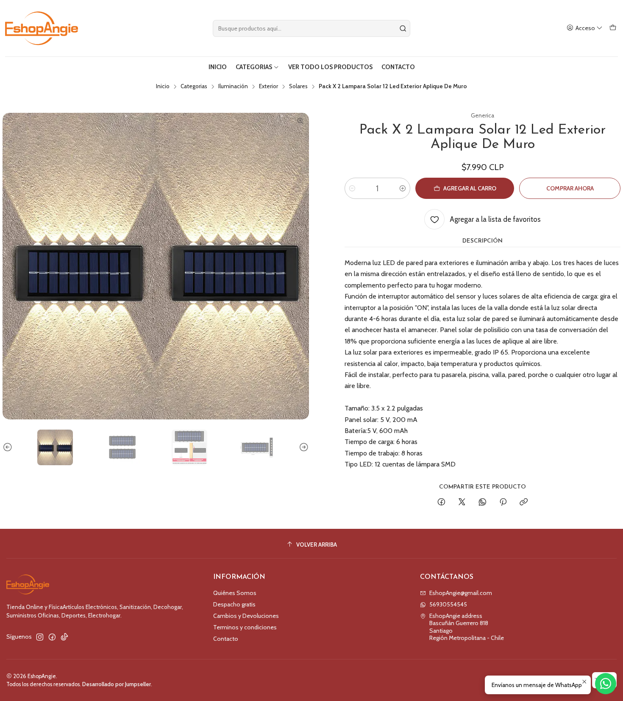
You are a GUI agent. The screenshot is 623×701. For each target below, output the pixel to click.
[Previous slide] (9, 447)
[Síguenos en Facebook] (52, 637)
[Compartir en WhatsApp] (483, 502)
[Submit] (403, 28)
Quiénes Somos (234, 593)
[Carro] (613, 28)
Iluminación (233, 86)
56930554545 (448, 604)
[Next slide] (302, 447)
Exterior (268, 86)
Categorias (194, 86)
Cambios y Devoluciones (246, 616)
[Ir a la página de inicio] (41, 28)
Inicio (163, 86)
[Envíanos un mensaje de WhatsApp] (605, 683)
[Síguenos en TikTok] (64, 637)
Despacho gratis (234, 604)
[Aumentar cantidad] (402, 188)
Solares (298, 86)
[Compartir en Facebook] (441, 502)
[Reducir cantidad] (352, 188)
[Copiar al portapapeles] (524, 502)
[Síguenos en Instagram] (40, 637)
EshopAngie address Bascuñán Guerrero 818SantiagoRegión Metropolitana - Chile (466, 627)
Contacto (225, 638)
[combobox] (311, 28)
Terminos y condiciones (245, 627)
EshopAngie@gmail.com (460, 593)
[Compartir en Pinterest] (503, 502)
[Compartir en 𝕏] (462, 502)
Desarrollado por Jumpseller (116, 684)
